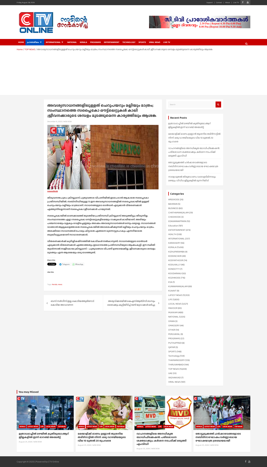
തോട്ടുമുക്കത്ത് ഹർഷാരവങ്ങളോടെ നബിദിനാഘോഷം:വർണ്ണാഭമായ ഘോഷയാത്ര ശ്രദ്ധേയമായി (193, 166)
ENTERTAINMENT (111, 42)
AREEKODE (173, 199)
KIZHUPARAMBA (176, 251)
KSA (170, 282)
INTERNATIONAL (53, 42)
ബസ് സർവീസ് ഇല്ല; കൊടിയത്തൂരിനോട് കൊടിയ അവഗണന (72, 303)
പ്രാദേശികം (33, 42)
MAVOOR (172, 308)
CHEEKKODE (174, 217)
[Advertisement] (133, 72)
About (227, 2)
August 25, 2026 (25, 441)
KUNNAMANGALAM (178, 286)
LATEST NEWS (175, 295)
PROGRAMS (95, 42)
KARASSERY (174, 243)
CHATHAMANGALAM (178, 212)
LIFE (170, 299)
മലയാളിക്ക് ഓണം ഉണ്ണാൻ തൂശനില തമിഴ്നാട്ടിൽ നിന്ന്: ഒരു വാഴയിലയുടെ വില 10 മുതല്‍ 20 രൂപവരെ (194, 137)
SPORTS (142, 42)
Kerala (54, 284)
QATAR (171, 347)
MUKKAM (173, 312)
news (60, 284)
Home (21, 42)
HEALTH (172, 234)
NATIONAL (72, 42)
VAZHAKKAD (174, 377)
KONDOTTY (174, 269)
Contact (219, 2)
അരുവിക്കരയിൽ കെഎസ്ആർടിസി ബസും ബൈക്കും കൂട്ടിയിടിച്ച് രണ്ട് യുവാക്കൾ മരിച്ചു (131, 303)
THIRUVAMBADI (176, 364)
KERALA (83, 42)
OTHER (171, 330)
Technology (174, 356)
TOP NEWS (173, 369)
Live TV (236, 2)
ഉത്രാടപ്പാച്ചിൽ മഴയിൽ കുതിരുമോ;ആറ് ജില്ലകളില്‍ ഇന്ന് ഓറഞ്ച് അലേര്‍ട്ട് (44, 435)
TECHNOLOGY (128, 42)
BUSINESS (173, 208)
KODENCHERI (175, 256)
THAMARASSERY (176, 360)
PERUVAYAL (174, 334)
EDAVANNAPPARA (177, 221)
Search (218, 104)
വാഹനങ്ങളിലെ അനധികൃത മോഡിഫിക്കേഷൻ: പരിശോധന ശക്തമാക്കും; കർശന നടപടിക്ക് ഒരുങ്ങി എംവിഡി (194, 151)
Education (173, 225)
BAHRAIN (172, 204)
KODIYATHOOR (175, 260)
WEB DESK (67, 121)
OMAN (171, 321)
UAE (170, 373)
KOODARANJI (175, 273)
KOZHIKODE (174, 277)
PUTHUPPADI (175, 343)
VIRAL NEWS (154, 42)
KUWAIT (172, 290)
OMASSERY (174, 325)
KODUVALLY (174, 264)
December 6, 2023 (54, 121)
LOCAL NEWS (174, 303)
